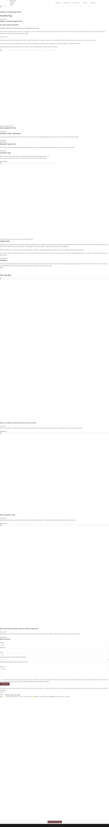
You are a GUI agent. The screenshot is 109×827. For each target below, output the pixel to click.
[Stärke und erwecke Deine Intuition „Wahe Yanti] (68, 777)
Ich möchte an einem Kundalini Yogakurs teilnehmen (13, 657)
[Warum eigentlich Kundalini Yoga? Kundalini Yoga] (40, 777)
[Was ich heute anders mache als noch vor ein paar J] (13, 788)
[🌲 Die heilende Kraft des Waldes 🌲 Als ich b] (40, 725)
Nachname (2, 647)
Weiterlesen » (3, 431)
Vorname (2, 642)
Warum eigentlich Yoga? (7, 515)
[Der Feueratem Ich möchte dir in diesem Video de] (95, 768)
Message (2, 666)
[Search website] (98, 2)
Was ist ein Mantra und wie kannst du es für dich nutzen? (18, 423)
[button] (3, 19)
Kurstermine (3, 142)
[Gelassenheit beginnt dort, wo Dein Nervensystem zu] (95, 718)
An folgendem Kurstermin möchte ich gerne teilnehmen (14, 662)
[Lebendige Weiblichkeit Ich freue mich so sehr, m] (13, 728)
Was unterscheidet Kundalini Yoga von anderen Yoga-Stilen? (19, 628)
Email (1, 652)
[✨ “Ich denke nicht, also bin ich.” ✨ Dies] (68, 719)
